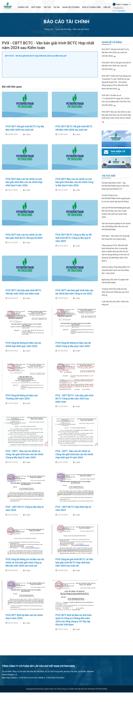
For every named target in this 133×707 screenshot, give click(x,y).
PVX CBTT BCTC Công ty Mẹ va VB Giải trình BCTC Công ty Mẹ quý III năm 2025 (73, 237)
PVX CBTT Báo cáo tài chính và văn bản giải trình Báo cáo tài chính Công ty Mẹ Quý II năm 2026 (74, 182)
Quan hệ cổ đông (70, 7)
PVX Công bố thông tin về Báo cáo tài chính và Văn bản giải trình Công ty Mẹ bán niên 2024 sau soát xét (25, 562)
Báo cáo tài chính (81, 29)
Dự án (57, 7)
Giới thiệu (36, 7)
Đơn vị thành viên (91, 7)
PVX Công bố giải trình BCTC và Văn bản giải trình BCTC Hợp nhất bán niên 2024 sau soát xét (74, 562)
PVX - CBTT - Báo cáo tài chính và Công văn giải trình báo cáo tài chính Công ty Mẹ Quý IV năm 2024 (24, 454)
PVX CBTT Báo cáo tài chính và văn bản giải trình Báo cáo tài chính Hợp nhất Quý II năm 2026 (24, 182)
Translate (121, 11)
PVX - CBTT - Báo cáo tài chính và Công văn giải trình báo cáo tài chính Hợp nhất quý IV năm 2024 (74, 454)
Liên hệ (106, 7)
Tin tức (47, 7)
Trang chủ (23, 7)
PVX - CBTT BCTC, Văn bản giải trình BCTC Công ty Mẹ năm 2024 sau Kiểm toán (74, 398)
